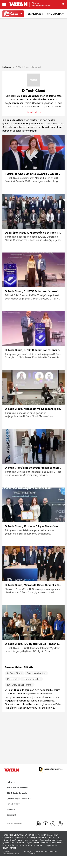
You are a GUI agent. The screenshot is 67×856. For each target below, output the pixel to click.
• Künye (27, 851)
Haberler (7, 67)
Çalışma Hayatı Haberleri (19, 798)
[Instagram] (60, 823)
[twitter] (52, 823)
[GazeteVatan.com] (11, 770)
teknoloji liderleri (31, 679)
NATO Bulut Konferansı (19, 684)
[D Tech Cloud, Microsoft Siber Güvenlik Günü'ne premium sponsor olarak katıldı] (33, 563)
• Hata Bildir (32, 854)
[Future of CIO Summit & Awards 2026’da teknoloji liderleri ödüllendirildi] (33, 152)
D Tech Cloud (14, 673)
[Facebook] (45, 823)
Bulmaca (11, 809)
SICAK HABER (35, 13)
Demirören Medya (36, 673)
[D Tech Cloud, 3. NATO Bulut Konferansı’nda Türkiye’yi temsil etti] (33, 270)
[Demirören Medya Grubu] (51, 770)
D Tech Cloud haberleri (28, 67)
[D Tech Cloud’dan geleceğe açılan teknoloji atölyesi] (33, 446)
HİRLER (12, 13)
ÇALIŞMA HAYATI (57, 13)
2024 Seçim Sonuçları (17, 793)
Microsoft (12, 679)
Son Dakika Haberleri (17, 787)
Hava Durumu (13, 804)
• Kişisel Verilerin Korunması (45, 851)
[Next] (38, 823)
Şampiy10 (11, 815)
